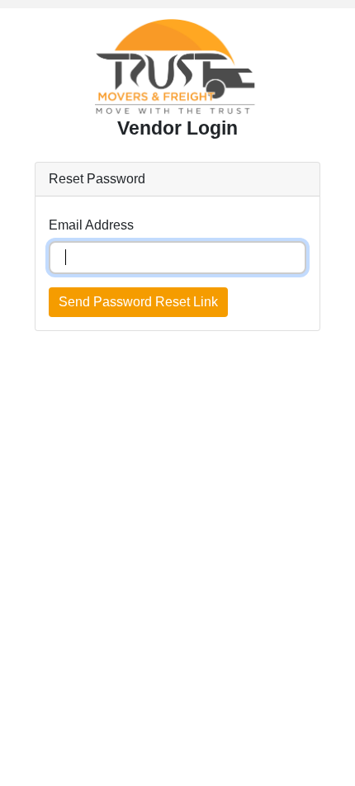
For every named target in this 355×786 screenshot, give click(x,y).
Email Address (91, 225)
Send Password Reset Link (138, 302)
